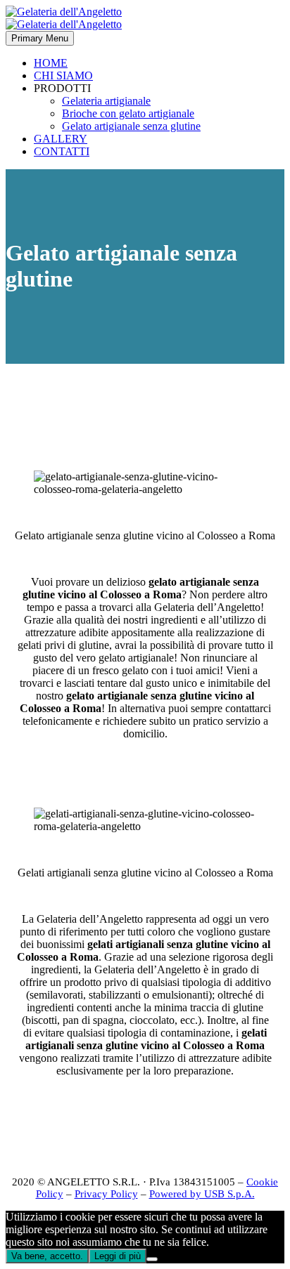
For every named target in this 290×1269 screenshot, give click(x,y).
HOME (51, 63)
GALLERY (60, 139)
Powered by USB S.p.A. (202, 1193)
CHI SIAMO (63, 75)
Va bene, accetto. (47, 1256)
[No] (152, 1259)
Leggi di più (117, 1256)
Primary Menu (39, 38)
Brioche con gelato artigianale (128, 113)
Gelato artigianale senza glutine (131, 126)
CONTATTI (61, 151)
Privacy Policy (106, 1193)
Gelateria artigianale (106, 101)
